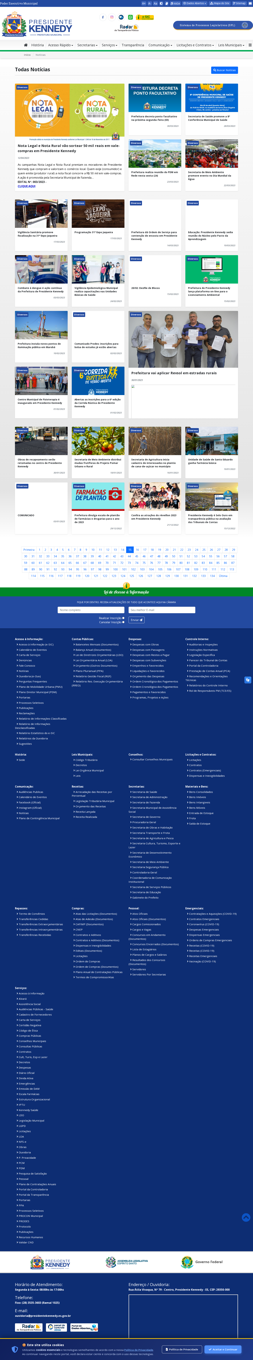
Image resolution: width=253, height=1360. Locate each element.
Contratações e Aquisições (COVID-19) (212, 913)
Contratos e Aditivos (88, 935)
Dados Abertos (195, 3)
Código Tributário (86, 760)
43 (121, 556)
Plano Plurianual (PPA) (89, 671)
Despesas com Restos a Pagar (151, 655)
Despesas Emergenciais (203, 929)
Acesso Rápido (59, 45)
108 (187, 569)
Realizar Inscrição (110, 618)
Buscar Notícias (226, 70)
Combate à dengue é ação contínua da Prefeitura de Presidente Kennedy (41, 289)
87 (232, 563)
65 (70, 563)
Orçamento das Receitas (90, 806)
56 (218, 556)
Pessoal (23, 1179)
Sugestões (25, 743)
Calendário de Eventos (32, 649)
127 (149, 576)
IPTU (21, 1104)
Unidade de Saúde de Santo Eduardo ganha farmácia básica (210, 461)
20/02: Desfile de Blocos (145, 288)
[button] (220, 3)
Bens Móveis (196, 807)
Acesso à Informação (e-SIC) (36, 644)
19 (159, 550)
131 (185, 576)
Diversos (22, 87)
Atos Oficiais (140, 913)
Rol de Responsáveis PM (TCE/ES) (209, 690)
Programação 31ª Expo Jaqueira (94, 232)
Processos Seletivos (31, 702)
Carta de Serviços (29, 655)
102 (133, 569)
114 (33, 576)
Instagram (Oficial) (30, 807)
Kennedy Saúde (28, 1110)
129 (167, 576)
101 (124, 569)
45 (136, 556)
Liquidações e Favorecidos (148, 671)
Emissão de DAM (29, 1088)
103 (142, 569)
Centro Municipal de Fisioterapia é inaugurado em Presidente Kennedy (40, 401)
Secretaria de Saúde (144, 792)
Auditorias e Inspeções (203, 644)
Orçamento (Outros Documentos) (96, 665)
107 (178, 569)
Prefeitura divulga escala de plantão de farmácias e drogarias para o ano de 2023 (97, 519)
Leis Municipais (230, 45)
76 (151, 563)
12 (107, 550)
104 (151, 569)
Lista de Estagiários (144, 949)
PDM (21, 1168)
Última (223, 576)
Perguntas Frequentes (32, 681)
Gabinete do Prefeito (145, 897)
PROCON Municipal (30, 1216)
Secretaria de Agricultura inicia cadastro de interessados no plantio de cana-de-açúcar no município (153, 463)
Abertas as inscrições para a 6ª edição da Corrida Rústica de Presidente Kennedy (98, 403)
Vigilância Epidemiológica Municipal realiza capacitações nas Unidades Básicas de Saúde (96, 291)
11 (100, 550)
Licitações (194, 760)
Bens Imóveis (197, 797)
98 (99, 569)
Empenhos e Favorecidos (148, 665)
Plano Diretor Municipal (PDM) (37, 692)
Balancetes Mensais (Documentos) (97, 644)
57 (225, 556)
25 (203, 550)
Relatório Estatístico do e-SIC (36, 733)
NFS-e (22, 1141)
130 (176, 576)
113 (231, 569)
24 (196, 550)
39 (92, 556)
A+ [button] (144, 3)
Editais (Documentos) (88, 950)
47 (151, 556)
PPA (21, 1205)
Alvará (22, 998)
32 (40, 556)
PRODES (23, 1221)
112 (222, 569)
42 (114, 556)
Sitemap (240, 3)
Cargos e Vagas (141, 929)
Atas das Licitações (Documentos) (96, 913)
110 (205, 569)
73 (129, 563)
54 (203, 556)
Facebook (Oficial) (29, 802)
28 (226, 550)
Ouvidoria (24, 1152)
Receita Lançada (85, 811)
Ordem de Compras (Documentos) (96, 966)
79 (173, 563)
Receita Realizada (86, 817)
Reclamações (26, 713)
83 (203, 563)
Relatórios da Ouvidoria (33, 738)
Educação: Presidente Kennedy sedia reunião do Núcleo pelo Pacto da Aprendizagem (210, 236)
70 (107, 563)
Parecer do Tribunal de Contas (207, 660)
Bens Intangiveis (199, 802)
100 (115, 569)
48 (158, 556)
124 (122, 576)
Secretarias (86, 45)
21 (174, 550)
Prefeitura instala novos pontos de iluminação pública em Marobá (39, 345)
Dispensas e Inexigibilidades (206, 775)
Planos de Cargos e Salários (149, 954)
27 (218, 550)
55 (210, 556)
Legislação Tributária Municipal (94, 801)
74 (136, 563)
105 (160, 569)
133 (203, 576)
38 (84, 556)
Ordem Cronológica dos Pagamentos (155, 681)
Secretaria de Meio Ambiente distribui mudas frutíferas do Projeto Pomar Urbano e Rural (98, 463)
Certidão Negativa (29, 1025)
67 (84, 563)
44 (129, 556)
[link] (166, 3)
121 (96, 576)
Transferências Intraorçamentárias (40, 929)
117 (60, 576)
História (37, 45)
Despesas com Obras (145, 644)
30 (25, 556)
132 (194, 576)
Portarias (24, 697)
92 (55, 569)
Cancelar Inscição (110, 622)
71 (114, 563)
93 (62, 569)
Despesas (24, 1067)
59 (25, 563)
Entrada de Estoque (201, 813)
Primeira (28, 550)
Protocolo (24, 1226)
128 (158, 576)
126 (140, 576)
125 (131, 576)
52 (188, 556)
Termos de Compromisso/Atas (94, 977)
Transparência (133, 45)
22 (181, 550)
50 (173, 556)
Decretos (81, 765)
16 (137, 550)
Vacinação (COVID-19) (202, 961)
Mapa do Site (221, 3)
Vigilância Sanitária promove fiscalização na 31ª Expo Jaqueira (37, 234)
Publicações (25, 708)
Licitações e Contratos (194, 45)
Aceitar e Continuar (225, 1349)
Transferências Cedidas (33, 919)
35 (62, 556)
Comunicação (159, 45)
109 (196, 569)
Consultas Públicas (30, 1046)
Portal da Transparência (33, 1194)
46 (144, 556)
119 (78, 576)
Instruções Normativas (203, 649)
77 (158, 563)
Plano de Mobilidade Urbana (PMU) (40, 686)
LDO (21, 1115)
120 (87, 576)
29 (233, 550)
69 (99, 563)
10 (92, 550)
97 (92, 569)
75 (144, 563)
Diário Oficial (26, 1073)
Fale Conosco (26, 665)
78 (166, 563)
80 (181, 563)
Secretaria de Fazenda (146, 802)
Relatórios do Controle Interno (208, 685)
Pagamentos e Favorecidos (149, 692)
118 (69, 576)
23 (189, 550)
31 (33, 556)
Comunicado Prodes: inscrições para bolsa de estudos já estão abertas (96, 345)
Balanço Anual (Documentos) (93, 649)
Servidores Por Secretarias (149, 974)
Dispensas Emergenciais (204, 935)
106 (169, 569)
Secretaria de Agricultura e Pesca (152, 838)
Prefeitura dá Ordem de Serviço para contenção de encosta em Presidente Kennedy (154, 236)
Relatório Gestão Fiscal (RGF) (93, 676)
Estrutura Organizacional (34, 1099)
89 (33, 569)
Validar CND (26, 1242)
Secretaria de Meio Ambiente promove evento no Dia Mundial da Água (209, 176)
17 (144, 550)
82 (195, 563)
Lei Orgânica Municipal (89, 770)
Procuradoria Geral (144, 822)
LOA (21, 1136)
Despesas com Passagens (148, 649)
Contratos (195, 765)
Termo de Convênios (31, 913)
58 (232, 556)
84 (210, 563)
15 (129, 550)
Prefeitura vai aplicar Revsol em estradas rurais (174, 373)
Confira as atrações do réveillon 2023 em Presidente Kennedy (153, 517)
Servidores (139, 969)
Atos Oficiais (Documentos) (149, 919)
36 (70, 556)
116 (51, 576)
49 (166, 556)
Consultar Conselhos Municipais (152, 759)
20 (166, 550)
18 (152, 550)
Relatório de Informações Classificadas (42, 718)
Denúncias (25, 660)
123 (114, 576)
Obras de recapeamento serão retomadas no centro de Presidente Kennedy (40, 463)
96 (85, 569)
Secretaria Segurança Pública (150, 867)
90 (40, 569)
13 (115, 550)
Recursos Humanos (30, 1237)
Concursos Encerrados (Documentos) (155, 944)
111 (214, 569)
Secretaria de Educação (146, 892)
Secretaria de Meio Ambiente (150, 862)
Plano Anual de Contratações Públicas (99, 972)
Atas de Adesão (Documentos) (94, 919)
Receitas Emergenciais (202, 956)
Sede (21, 760)
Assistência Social (29, 1004)
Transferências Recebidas (34, 935)
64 (62, 563)
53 (195, 556)
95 (77, 569)
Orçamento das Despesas (148, 676)
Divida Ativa (25, 1078)
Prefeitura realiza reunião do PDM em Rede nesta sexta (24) (154, 174)
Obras (22, 1147)
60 (33, 563)
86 (225, 563)
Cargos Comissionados (146, 924)
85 (218, 563)
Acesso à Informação (31, 993)
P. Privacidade (27, 1157)
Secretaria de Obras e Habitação (152, 827)
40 (99, 556)
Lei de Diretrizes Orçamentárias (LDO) (99, 655)
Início (27, 54)
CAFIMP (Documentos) (89, 924)
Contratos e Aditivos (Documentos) (97, 940)
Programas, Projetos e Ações (150, 697)
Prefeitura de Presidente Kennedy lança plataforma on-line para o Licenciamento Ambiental (209, 291)
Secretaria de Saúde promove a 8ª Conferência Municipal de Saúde (209, 118)
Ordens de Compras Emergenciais (210, 940)
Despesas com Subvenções (149, 660)
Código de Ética (28, 1030)
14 (122, 550)
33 (47, 556)
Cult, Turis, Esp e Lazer (33, 1057)
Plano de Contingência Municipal (39, 818)
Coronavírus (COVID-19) (203, 924)
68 (92, 563)
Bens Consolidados (200, 792)
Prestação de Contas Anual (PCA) (209, 671)
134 (212, 576)
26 (211, 550)
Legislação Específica (201, 655)
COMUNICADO (26, 515)
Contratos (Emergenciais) (204, 770)
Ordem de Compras (87, 961)
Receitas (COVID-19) (201, 945)
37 (77, 556)
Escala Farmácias (28, 1094)
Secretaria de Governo (146, 817)
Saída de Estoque (199, 823)
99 (107, 569)
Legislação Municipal (31, 1120)
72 (121, 563)
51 (181, 556)
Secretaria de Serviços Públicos (151, 887)
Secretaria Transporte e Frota (151, 833)
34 (55, 556)
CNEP (79, 929)
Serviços (108, 45)
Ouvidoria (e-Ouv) (29, 676)
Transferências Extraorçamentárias (40, 924)
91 (48, 569)
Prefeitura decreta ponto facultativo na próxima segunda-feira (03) (154, 118)
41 (107, 556)
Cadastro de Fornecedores (35, 1014)
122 (105, 576)
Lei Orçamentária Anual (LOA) (93, 660)
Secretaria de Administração (149, 797)
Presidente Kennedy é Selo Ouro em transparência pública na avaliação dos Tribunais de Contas (210, 519)
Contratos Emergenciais (203, 919)
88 (25, 569)
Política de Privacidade (138, 1350)
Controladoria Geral (144, 872)
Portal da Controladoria (203, 665)
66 (77, 563)
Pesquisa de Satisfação (32, 1173)
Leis (78, 775)
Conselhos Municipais (32, 1041)
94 (70, 569)
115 (42, 576)
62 (47, 563)
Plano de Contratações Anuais (37, 1184)
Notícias (23, 671)
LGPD (22, 1126)
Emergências (26, 1083)
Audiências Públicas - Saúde (35, 1009)
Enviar (135, 620)
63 (55, 563)
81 (188, 563)
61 (40, 563)
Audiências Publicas (30, 792)
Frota (192, 818)
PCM (21, 1163)
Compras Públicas (29, 1035)
